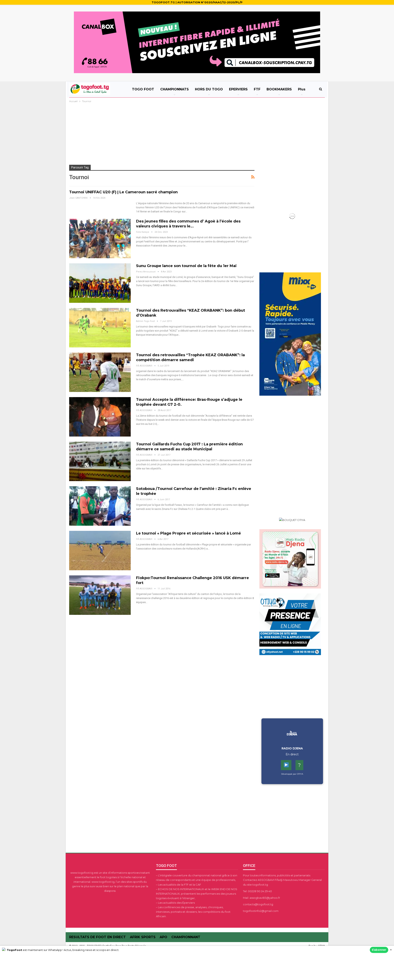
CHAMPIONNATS (174, 89)
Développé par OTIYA (292, 774)
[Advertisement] (197, 134)
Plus (301, 89)
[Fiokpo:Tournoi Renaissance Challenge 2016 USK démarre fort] (100, 595)
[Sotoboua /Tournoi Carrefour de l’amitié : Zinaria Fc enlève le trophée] (100, 506)
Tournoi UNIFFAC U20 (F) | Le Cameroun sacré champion (123, 192)
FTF (257, 89)
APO (163, 937)
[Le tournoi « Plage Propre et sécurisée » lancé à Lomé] (100, 550)
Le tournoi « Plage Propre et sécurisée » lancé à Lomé (188, 533)
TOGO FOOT (143, 89)
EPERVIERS (238, 89)
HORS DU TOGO (209, 89)
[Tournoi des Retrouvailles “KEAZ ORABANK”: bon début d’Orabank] (100, 327)
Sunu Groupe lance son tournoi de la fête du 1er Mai (186, 266)
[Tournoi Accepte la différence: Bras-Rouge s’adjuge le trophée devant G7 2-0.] (100, 417)
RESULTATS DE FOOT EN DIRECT (97, 937)
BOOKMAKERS (279, 89)
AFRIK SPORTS (143, 937)
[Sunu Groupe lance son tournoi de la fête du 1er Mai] (100, 283)
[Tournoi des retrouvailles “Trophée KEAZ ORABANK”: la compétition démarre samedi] (100, 372)
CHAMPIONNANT (185, 937)
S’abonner (379, 949)
